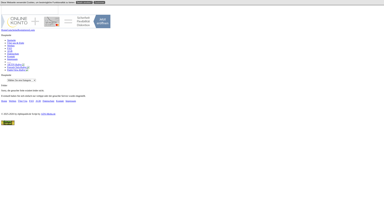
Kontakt (11, 56)
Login (32, 30)
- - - (9, 62)
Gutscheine (12, 30)
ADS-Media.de (48, 114)
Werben (11, 45)
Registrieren (23, 30)
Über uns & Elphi (15, 43)
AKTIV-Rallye (14, 64)
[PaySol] (55, 27)
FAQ (9, 48)
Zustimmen (99, 2)
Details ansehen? (84, 2)
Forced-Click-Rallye (17, 67)
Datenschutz (13, 53)
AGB (9, 51)
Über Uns (22, 101)
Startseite (11, 40)
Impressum (12, 59)
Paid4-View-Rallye (16, 70)
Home (4, 30)
